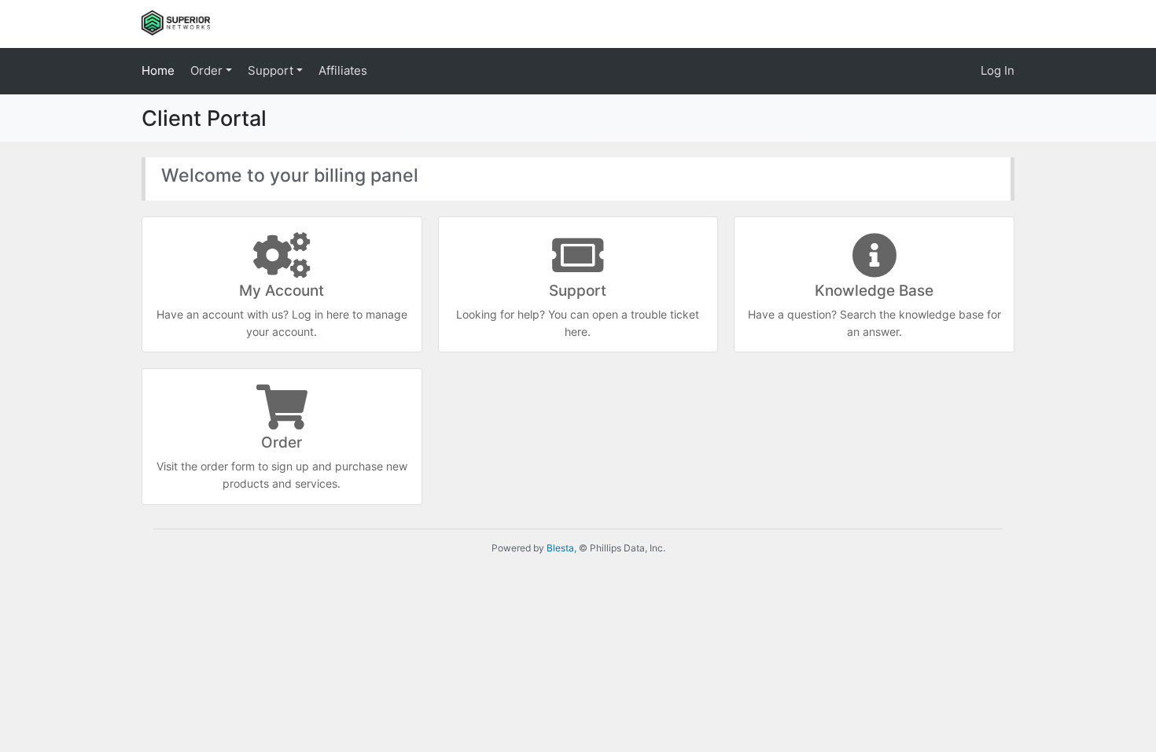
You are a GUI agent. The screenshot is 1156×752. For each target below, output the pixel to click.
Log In (997, 70)
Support (272, 70)
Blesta (560, 548)
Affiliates (342, 70)
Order (208, 70)
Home (158, 70)
